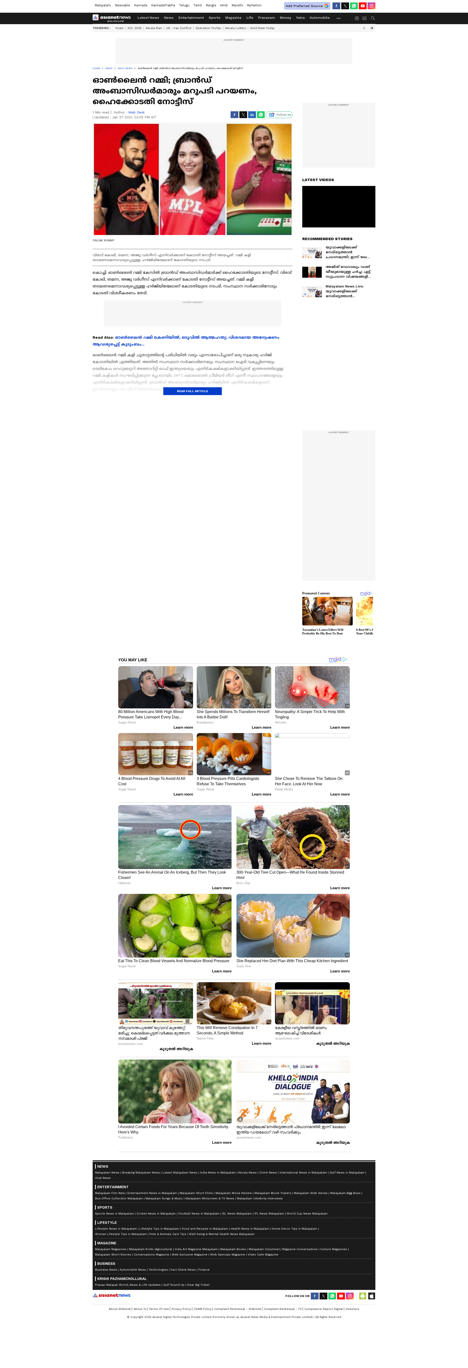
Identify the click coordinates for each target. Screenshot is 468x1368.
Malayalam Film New (110, 1193)
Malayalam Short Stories (113, 1254)
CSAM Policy (203, 1309)
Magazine (233, 18)
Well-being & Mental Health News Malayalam (221, 1234)
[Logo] (113, 18)
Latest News (148, 18)
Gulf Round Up (174, 1284)
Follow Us (284, 114)
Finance (204, 1269)
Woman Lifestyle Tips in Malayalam (121, 1234)
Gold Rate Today (262, 28)
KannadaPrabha (163, 5)
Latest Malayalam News (180, 1172)
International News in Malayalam (303, 1172)
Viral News (103, 1178)
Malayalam (103, 5)
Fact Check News (183, 1269)
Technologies (158, 1269)
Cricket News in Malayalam (156, 1213)
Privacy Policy (181, 1309)
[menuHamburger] (364, 18)
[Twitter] (345, 5)
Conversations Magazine (151, 1254)
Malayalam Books (233, 1249)
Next (371, 28)
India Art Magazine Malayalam (196, 1249)
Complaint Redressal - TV (283, 1309)
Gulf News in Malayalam (347, 1172)
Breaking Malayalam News (141, 1172)
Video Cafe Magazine (263, 1254)
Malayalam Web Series (311, 1193)
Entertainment (191, 18)
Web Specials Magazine (227, 1254)
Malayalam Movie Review (233, 1193)
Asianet (111, 1295)
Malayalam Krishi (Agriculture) (150, 1249)
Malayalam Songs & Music (164, 1198)
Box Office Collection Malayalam (119, 1198)
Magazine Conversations (300, 1249)
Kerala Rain (154, 28)
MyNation (254, 5)
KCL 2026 (135, 28)
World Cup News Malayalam (307, 1213)
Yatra (300, 18)
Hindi (224, 5)
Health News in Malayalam (250, 1228)
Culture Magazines (333, 1249)
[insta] (371, 5)
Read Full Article (192, 391)
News (169, 18)
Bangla (211, 5)
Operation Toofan (208, 28)
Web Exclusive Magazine (189, 1254)
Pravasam (266, 18)
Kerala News (247, 1172)
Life (249, 18)
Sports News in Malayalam (114, 1213)
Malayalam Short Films (196, 1193)
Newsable (122, 5)
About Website (120, 1309)
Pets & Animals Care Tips (167, 1234)
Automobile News (133, 1269)
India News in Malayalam (218, 1172)
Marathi (237, 5)
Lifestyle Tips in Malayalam (159, 1228)
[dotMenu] (339, 18)
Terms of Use (159, 1309)
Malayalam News (107, 1172)
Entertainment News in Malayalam (152, 1193)
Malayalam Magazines (111, 1249)
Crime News (268, 1172)
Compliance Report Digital (323, 1309)
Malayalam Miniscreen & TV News (209, 1198)
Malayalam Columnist (264, 1249)
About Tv (140, 1309)
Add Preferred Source (304, 6)
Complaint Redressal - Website (237, 1309)
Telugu (184, 5)
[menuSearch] (373, 18)
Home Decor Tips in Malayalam (294, 1228)
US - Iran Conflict (178, 28)
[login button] (358, 18)
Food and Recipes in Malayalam (205, 1228)
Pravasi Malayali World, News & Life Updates (128, 1284)
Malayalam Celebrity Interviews (260, 1198)
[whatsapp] (354, 5)
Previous (364, 28)
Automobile (320, 18)
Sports (214, 18)
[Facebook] (336, 5)
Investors (352, 1309)
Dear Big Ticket (198, 1284)
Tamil (197, 5)
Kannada (140, 5)
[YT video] (363, 5)
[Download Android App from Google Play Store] (363, 1296)
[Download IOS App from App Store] (371, 1296)
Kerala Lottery (235, 28)
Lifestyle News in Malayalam (116, 1228)
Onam (119, 28)
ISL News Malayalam (237, 1213)
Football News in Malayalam (198, 1213)
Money (285, 18)
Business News (106, 1269)
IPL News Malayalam (269, 1213)
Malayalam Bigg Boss (345, 1193)
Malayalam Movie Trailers (272, 1193)
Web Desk (136, 112)
